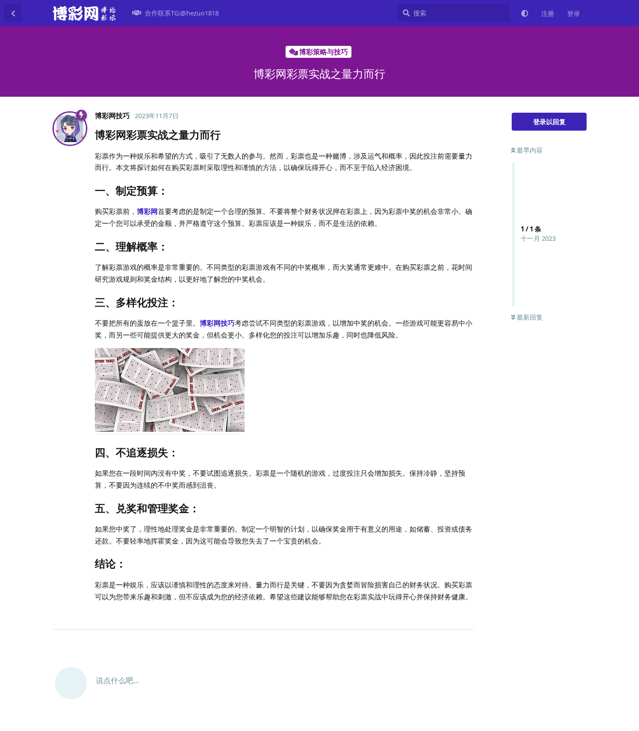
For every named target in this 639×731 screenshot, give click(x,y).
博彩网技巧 (217, 323)
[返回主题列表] (13, 13)
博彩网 (147, 211)
